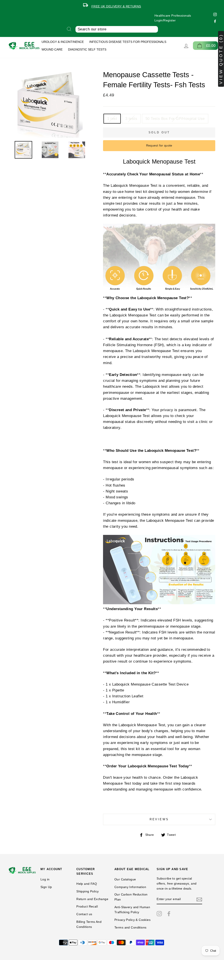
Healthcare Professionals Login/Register (172, 18)
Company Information (130, 887)
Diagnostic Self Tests (87, 49)
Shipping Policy (87, 891)
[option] (112, 5)
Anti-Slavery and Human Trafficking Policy (132, 909)
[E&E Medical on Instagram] (159, 913)
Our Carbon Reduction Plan (131, 897)
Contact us (84, 914)
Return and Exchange (92, 899)
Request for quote (159, 145)
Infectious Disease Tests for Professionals (127, 42)
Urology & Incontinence (63, 42)
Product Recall (87, 906)
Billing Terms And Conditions (89, 924)
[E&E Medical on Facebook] (169, 913)
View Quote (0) (221, 59)
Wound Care (52, 49)
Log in (45, 879)
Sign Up (46, 887)
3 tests (131, 119)
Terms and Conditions (130, 927)
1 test (112, 119)
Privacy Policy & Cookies (132, 920)
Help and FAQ (86, 883)
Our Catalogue (125, 879)
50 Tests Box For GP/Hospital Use (175, 119)
